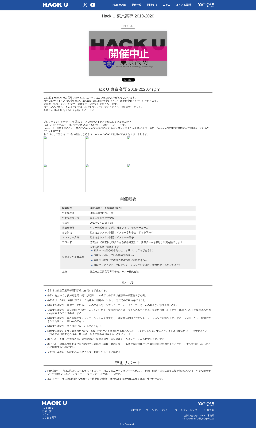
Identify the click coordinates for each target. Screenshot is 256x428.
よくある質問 (183, 4)
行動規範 (209, 410)
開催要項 (152, 4)
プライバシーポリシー (158, 410)
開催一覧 (136, 4)
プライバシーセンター (187, 410)
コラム (166, 4)
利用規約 (136, 410)
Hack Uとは (119, 4)
